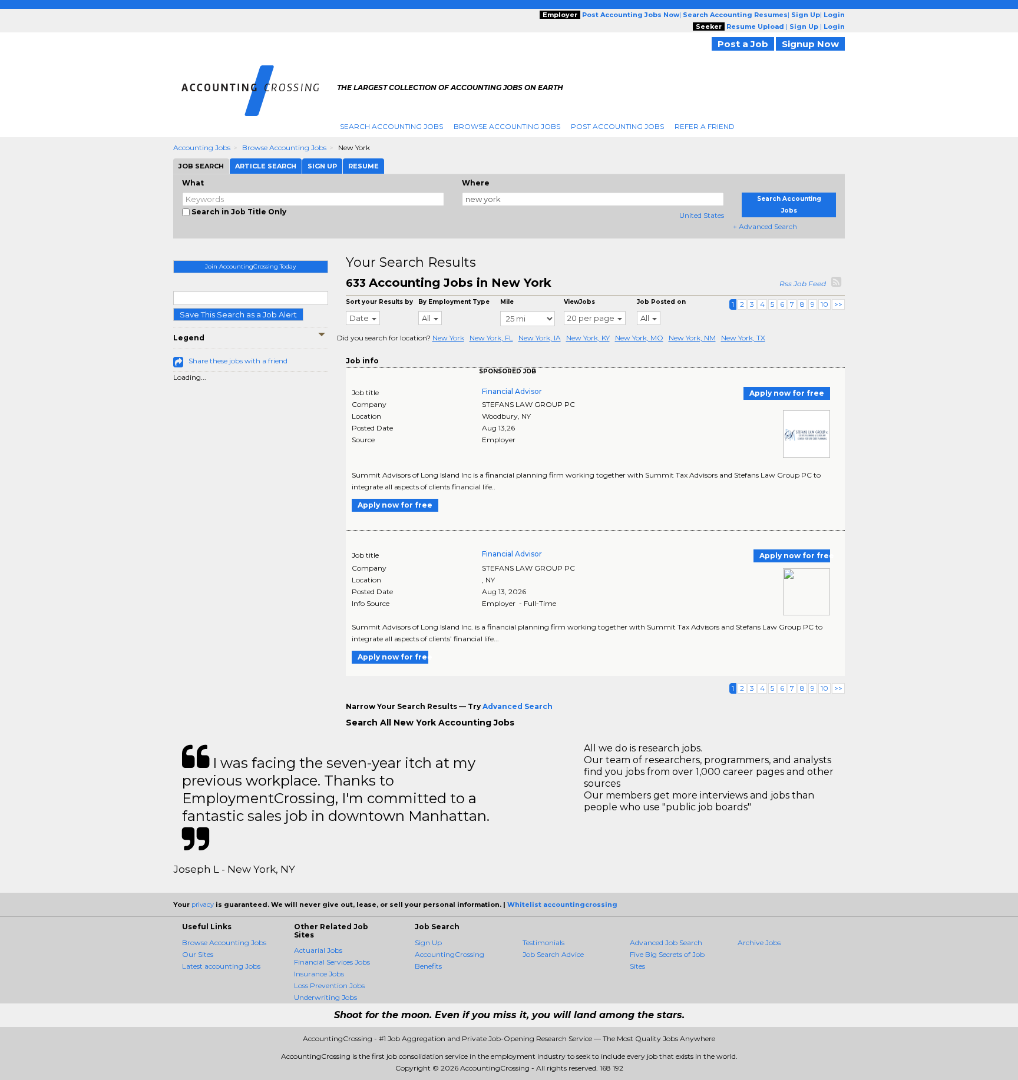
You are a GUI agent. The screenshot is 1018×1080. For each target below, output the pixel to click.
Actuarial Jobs (318, 950)
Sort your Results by (379, 302)
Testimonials (543, 942)
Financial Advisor (512, 391)
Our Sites (197, 954)
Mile (507, 302)
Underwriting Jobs (325, 997)
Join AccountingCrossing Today (250, 266)
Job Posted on (661, 302)
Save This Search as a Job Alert (238, 314)
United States (701, 215)
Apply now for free (786, 393)
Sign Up (428, 942)
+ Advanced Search (765, 226)
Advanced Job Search (666, 942)
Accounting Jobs (201, 147)
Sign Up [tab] (322, 166)
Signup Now (810, 43)
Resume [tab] (363, 166)
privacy (202, 904)
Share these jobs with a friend (238, 360)
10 (824, 304)
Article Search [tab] (265, 166)
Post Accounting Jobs (617, 126)
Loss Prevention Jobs (329, 985)
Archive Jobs (759, 942)
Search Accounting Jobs (391, 126)
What (193, 182)
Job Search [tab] (201, 166)
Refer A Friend (705, 126)
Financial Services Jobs (332, 962)
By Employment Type (454, 302)
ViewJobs (579, 302)
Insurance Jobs (319, 973)
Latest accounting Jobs (221, 966)
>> (838, 304)
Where (476, 182)
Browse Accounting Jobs (507, 126)
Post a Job (743, 43)
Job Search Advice (553, 954)
